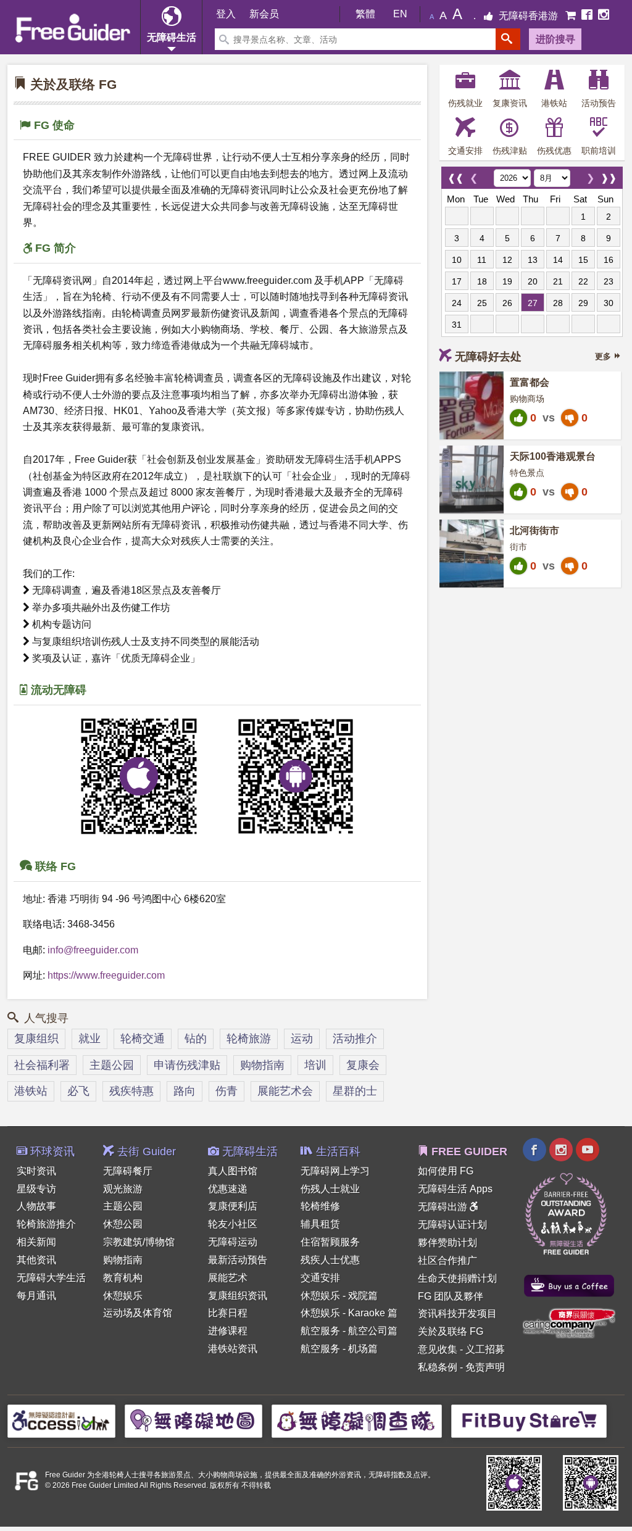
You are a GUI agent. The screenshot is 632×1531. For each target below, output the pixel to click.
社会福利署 (42, 1065)
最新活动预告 (237, 1260)
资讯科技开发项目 (457, 1313)
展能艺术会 (285, 1091)
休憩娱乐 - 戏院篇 (339, 1295)
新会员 (264, 14)
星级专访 (36, 1189)
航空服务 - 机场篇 (339, 1348)
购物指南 (262, 1065)
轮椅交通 (142, 1038)
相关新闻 (36, 1242)
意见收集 (437, 1349)
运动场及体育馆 (137, 1313)
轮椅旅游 (249, 1038)
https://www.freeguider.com (106, 975)
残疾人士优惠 (330, 1260)
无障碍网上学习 (335, 1171)
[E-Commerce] (571, 15)
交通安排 (320, 1277)
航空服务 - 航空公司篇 (349, 1331)
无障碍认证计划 (452, 1224)
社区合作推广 (447, 1260)
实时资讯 (36, 1171)
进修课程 (227, 1331)
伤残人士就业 (330, 1189)
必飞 (78, 1091)
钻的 (196, 1038)
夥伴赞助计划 (447, 1242)
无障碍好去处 (488, 357)
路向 (184, 1091)
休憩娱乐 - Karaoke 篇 (349, 1313)
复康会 (363, 1065)
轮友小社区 (232, 1224)
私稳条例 (437, 1367)
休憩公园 (123, 1224)
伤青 (226, 1091)
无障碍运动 (232, 1242)
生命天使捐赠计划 (457, 1278)
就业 (89, 1038)
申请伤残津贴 (187, 1065)
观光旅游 (123, 1189)
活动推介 (355, 1038)
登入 (226, 14)
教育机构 (123, 1277)
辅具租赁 (320, 1224)
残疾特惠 (131, 1091)
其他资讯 (36, 1260)
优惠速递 (227, 1189)
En (400, 14)
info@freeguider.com (93, 950)
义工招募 (485, 1349)
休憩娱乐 (123, 1295)
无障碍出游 (444, 1206)
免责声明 (485, 1367)
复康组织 (36, 1038)
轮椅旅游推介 (46, 1224)
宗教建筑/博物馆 (139, 1242)
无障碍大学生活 (51, 1277)
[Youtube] (587, 1151)
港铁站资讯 (232, 1348)
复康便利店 (232, 1206)
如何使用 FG (445, 1171)
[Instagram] (603, 15)
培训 (315, 1065)
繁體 (365, 14)
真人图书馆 (232, 1171)
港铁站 (31, 1091)
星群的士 (355, 1091)
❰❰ (455, 175)
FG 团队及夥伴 (450, 1296)
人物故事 (36, 1206)
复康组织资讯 (237, 1295)
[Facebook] (588, 15)
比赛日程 (227, 1313)
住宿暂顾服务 (330, 1242)
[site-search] (508, 39)
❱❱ (609, 175)
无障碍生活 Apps (455, 1189)
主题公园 (111, 1065)
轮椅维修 (320, 1206)
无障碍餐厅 (127, 1171)
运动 (302, 1038)
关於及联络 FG (450, 1331)
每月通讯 (36, 1295)
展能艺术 (227, 1277)
